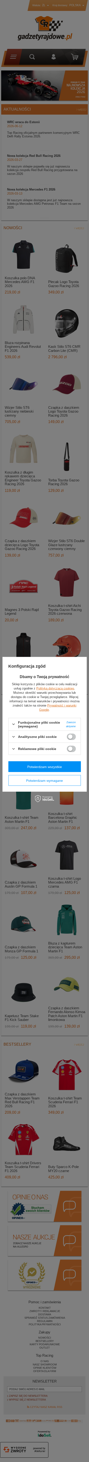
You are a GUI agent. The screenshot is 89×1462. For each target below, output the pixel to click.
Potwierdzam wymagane (44, 780)
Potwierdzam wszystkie (44, 766)
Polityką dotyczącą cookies (55, 688)
